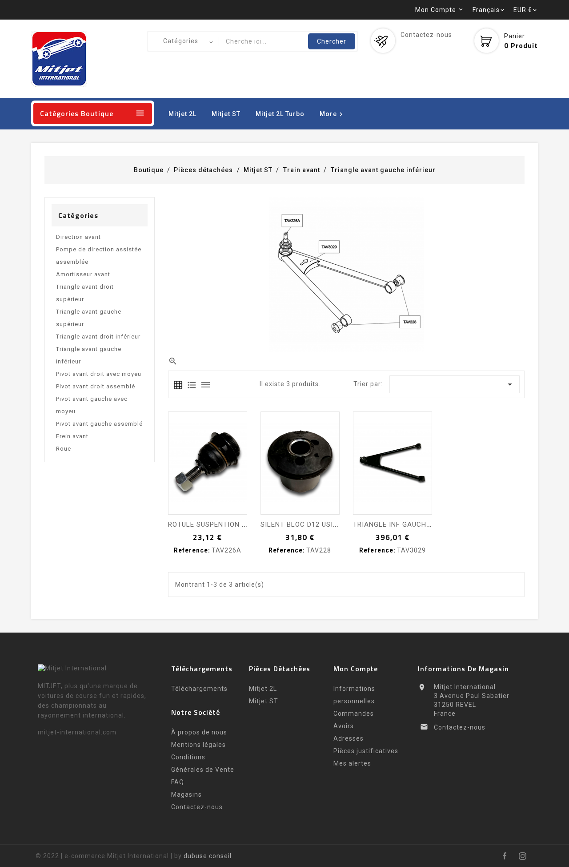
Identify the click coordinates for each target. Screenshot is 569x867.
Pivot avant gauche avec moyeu (92, 405)
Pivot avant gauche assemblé (99, 423)
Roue (63, 448)
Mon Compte (355, 668)
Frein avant (72, 436)
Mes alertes (352, 763)
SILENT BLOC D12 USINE (301, 524)
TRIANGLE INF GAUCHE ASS (399, 524)
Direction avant (78, 237)
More (332, 114)
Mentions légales (198, 744)
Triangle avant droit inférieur (98, 336)
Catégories (78, 215)
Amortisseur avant (83, 274)
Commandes (353, 713)
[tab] (178, 385)
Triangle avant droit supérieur (85, 292)
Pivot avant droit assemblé (95, 386)
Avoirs (343, 726)
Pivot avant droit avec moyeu (98, 374)
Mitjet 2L (182, 113)
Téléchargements (199, 688)
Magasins (186, 794)
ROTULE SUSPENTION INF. (211, 524)
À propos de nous (199, 732)
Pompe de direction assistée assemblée (98, 255)
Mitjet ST (226, 113)
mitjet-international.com (77, 732)
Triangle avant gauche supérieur (88, 317)
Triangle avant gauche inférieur (88, 355)
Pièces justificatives (365, 750)
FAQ (177, 782)
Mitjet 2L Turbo (280, 113)
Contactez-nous (426, 34)
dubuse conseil (208, 855)
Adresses (348, 738)
